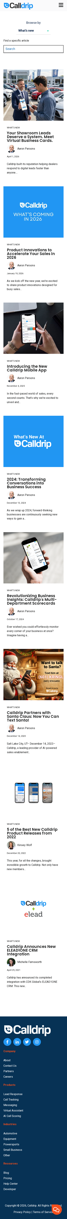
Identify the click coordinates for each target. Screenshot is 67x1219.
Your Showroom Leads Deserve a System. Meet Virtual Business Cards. (30, 136)
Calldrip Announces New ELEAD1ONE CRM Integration (31, 950)
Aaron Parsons (26, 148)
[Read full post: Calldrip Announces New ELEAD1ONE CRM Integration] (33, 908)
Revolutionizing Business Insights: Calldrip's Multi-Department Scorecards (32, 599)
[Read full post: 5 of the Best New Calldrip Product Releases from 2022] (33, 791)
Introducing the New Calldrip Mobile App (27, 368)
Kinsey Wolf (24, 845)
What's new (13, 127)
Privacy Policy (22, 1212)
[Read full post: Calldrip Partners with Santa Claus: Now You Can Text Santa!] (33, 674)
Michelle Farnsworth (29, 962)
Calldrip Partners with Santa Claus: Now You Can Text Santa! (33, 716)
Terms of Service (43, 1212)
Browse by (33, 22)
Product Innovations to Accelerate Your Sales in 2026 (31, 253)
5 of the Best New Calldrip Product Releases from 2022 (32, 833)
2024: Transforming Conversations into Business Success (26, 483)
